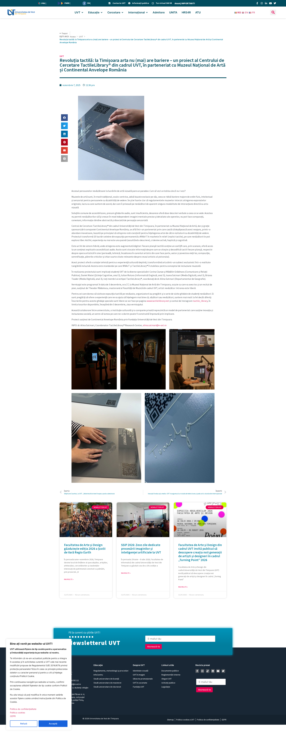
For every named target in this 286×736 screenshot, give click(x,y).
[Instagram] (262, 3)
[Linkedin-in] (266, 3)
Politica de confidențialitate (23, 709)
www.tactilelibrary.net (158, 300)
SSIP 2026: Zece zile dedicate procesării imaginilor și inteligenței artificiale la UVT (141, 548)
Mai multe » (69, 579)
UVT (81, 36)
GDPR (13, 716)
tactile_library (200, 300)
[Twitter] (275, 3)
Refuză (23, 723)
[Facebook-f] (257, 3)
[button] (79, 12)
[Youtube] (270, 3)
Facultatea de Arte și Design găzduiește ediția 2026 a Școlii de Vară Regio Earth (84, 548)
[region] (39, 684)
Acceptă (53, 723)
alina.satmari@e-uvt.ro (155, 325)
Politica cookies (17, 712)
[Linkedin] (213, 671)
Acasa (73, 36)
